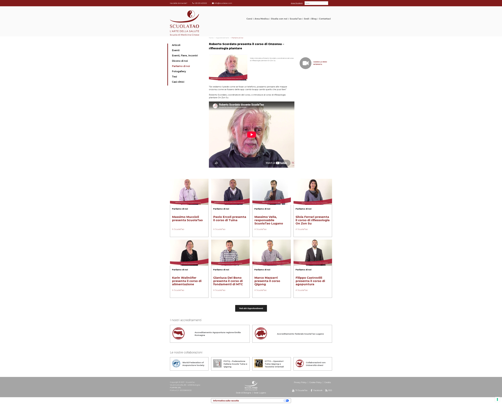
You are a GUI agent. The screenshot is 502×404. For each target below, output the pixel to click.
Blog (314, 19)
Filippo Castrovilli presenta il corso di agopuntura (310, 281)
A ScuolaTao (178, 229)
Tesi (174, 76)
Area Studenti (297, 3)
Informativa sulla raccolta (226, 400)
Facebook (317, 390)
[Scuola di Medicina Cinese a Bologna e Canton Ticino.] (184, 35)
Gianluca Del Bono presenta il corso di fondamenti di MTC (228, 281)
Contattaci (325, 19)
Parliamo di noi (181, 66)
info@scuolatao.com (223, 3)
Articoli (176, 45)
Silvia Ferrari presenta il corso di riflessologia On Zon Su (313, 220)
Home (211, 38)
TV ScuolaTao (301, 390)
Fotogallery (179, 71)
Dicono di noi (180, 61)
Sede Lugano (260, 393)
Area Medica (262, 19)
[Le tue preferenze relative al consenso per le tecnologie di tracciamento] (497, 399)
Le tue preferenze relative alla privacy (262, 400)
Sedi (306, 19)
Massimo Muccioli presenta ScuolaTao (187, 218)
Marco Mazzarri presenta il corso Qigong (267, 281)
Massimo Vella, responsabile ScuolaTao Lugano (268, 220)
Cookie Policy (315, 382)
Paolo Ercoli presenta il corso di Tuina (229, 218)
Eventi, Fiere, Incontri (185, 55)
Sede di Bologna (243, 393)
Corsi (249, 19)
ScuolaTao (296, 19)
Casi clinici (178, 81)
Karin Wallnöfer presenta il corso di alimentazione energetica (186, 282)
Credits (327, 382)
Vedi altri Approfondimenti (251, 308)
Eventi (175, 50)
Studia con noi (279, 19)
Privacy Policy (300, 382)
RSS (330, 390)
